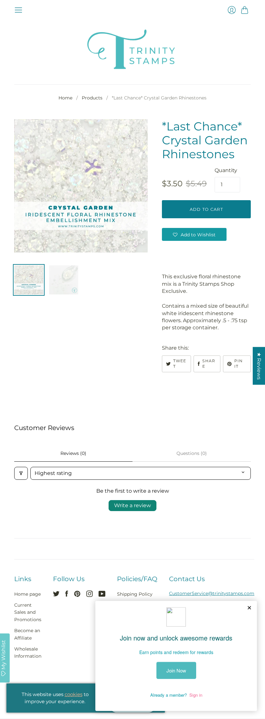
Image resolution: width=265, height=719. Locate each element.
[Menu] (18, 10)
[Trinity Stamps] (132, 49)
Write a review (132, 505)
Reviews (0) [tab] (73, 453)
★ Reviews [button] (259, 365)
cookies (73, 694)
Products (92, 98)
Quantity (226, 170)
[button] (194, 234)
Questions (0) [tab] (191, 453)
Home (65, 98)
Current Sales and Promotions (27, 612)
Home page (27, 594)
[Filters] (21, 473)
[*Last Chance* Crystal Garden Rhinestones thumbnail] (28, 279)
